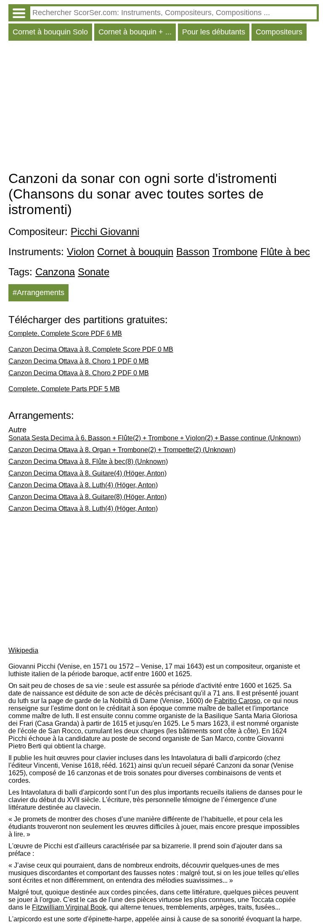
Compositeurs (279, 32)
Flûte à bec (285, 251)
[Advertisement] (163, 108)
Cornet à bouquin (135, 251)
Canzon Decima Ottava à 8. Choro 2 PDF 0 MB (78, 373)
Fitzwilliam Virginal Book (69, 907)
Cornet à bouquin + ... (135, 32)
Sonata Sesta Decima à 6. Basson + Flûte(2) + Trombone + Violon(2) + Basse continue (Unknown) (154, 438)
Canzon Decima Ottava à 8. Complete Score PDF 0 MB (90, 349)
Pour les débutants (213, 32)
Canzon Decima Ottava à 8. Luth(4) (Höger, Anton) (83, 485)
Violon (80, 251)
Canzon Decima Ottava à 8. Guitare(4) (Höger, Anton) (87, 473)
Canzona (55, 271)
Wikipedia (23, 650)
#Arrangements (38, 292)
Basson (192, 251)
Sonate (93, 271)
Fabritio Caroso (237, 700)
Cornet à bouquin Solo (50, 32)
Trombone (234, 251)
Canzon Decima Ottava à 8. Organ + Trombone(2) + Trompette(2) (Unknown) (122, 449)
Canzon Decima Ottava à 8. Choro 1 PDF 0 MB (78, 361)
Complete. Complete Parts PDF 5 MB (64, 388)
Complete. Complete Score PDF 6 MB (65, 333)
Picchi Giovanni (105, 231)
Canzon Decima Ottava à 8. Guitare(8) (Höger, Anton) (87, 496)
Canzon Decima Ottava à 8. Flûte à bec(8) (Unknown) (88, 461)
